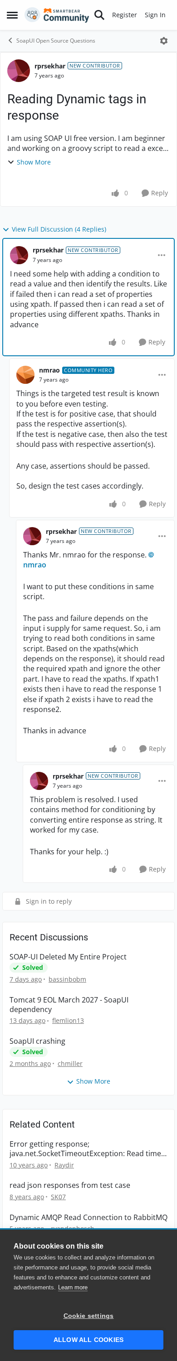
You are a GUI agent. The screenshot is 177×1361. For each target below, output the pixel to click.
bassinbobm (67, 979)
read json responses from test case (70, 1185)
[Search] (99, 15)
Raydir (64, 1165)
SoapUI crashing (37, 1041)
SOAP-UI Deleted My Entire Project (68, 957)
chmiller (70, 1063)
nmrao (49, 370)
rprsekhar (49, 66)
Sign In (155, 14)
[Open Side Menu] (12, 15)
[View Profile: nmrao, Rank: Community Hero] (25, 375)
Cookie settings (89, 1316)
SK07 (58, 1196)
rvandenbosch (72, 1228)
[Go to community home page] (57, 15)
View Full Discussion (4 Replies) (59, 229)
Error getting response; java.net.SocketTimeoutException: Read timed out (88, 1148)
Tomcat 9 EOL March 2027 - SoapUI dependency (69, 1004)
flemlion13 (68, 1020)
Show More (34, 162)
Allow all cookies (88, 1340)
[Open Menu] (163, 40)
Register (124, 14)
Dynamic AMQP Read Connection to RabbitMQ (88, 1217)
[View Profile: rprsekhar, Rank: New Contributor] (18, 70)
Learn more (73, 1287)
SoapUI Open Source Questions (55, 40)
